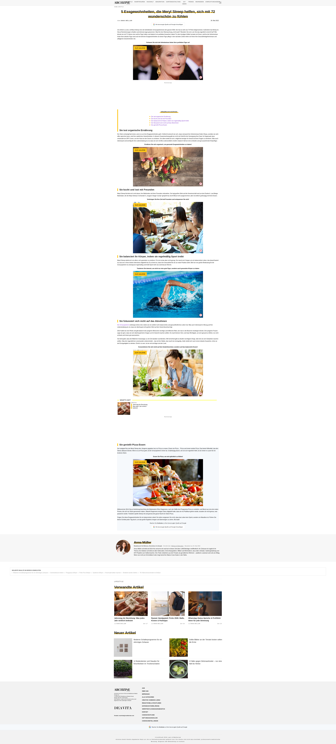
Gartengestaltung (173, 1)
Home (115, 6)
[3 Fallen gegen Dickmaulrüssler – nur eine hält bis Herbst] (178, 669)
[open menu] (220, 3)
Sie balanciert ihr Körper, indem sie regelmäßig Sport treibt (170, 121)
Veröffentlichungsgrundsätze (153, 709)
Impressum (146, 694)
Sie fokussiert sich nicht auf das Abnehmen (165, 123)
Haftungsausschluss (150, 718)
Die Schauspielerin (123, 325)
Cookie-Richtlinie (148, 715)
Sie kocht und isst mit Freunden (161, 118)
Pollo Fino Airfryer (84, 572)
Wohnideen (199, 1)
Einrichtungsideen (213, 1)
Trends (191, 1)
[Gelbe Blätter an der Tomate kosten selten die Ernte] (178, 647)
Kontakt (145, 712)
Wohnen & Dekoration (177, 546)
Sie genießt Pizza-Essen (159, 125)
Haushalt (150, 1)
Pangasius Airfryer (71, 572)
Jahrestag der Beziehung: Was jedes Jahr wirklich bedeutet (140, 406)
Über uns (145, 691)
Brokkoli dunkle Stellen (130, 572)
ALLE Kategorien (148, 697)
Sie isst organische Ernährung (161, 116)
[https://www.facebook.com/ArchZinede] (203, 696)
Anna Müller (126, 20)
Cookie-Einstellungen (150, 721)
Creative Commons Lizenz (151, 700)
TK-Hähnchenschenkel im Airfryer (150, 572)
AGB (143, 688)
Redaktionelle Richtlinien (151, 703)
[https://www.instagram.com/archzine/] (206, 696)
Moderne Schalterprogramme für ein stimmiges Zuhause (30, 572)
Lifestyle (129, 1)
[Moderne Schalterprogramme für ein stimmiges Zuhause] (123, 647)
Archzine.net (123, 690)
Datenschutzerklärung (150, 706)
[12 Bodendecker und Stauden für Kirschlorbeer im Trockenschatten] (123, 669)
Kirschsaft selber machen (113, 572)
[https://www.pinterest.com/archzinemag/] (209, 696)
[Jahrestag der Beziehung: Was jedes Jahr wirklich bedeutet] (124, 408)
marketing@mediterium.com (126, 715)
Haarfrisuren (139, 1)
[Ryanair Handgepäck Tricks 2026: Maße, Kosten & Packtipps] (168, 603)
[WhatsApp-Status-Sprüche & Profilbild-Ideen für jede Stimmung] (205, 603)
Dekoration (159, 1)
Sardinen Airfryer (98, 572)
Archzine (122, 2)
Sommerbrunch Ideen (57, 572)
